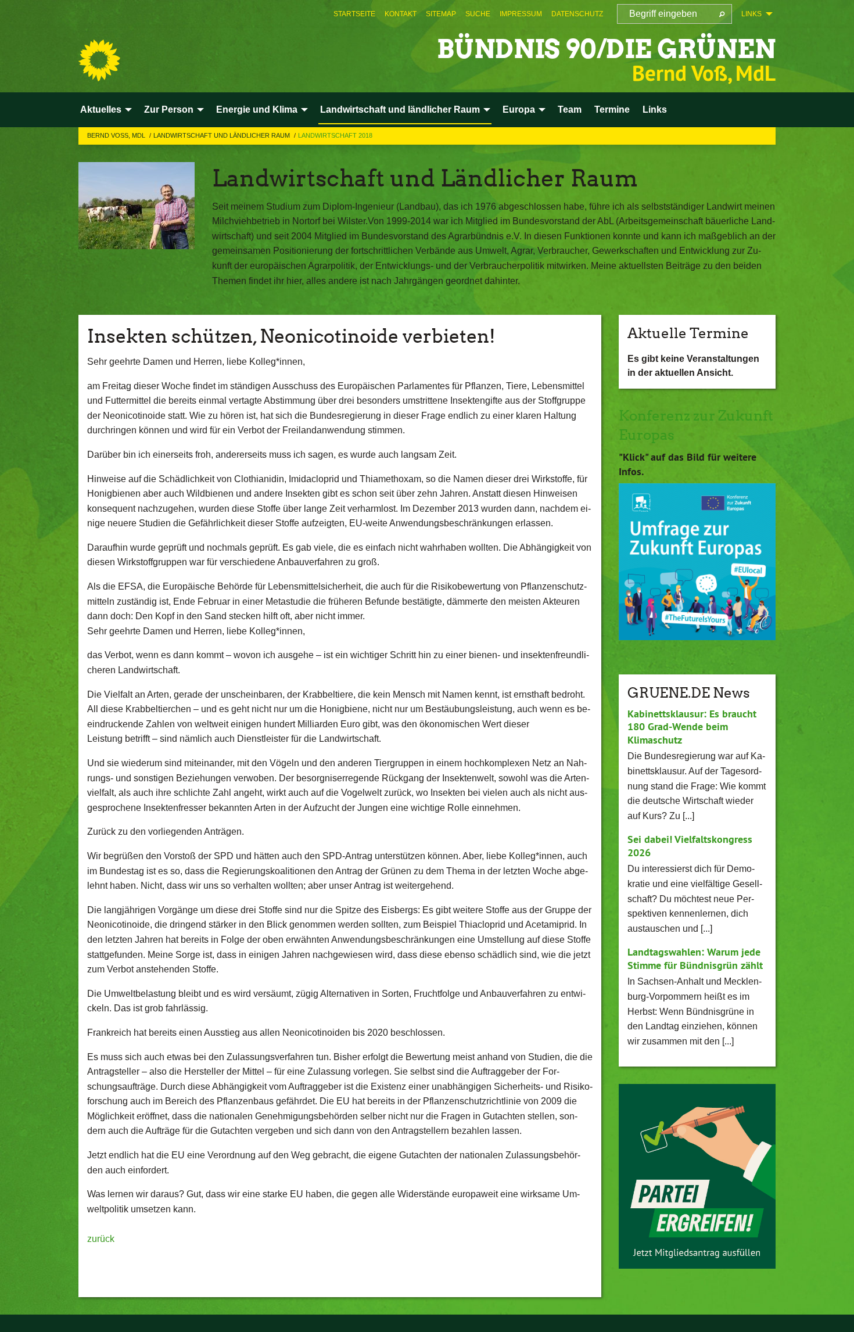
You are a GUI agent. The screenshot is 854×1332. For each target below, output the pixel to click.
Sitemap (441, 14)
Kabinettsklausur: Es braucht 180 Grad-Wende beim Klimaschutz (691, 726)
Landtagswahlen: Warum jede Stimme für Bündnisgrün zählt (695, 958)
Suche (477, 14)
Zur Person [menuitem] (168, 109)
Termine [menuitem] (612, 109)
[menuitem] (354, 14)
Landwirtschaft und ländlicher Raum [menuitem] (400, 109)
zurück (100, 1239)
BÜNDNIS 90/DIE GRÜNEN (606, 49)
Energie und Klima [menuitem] (256, 109)
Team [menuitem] (570, 109)
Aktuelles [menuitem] (100, 109)
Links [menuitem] (751, 14)
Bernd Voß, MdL (117, 135)
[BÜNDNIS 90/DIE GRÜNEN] (99, 60)
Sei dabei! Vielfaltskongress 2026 (689, 845)
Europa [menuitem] (519, 109)
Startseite (354, 14)
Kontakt (401, 14)
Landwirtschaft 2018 (335, 135)
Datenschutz (577, 14)
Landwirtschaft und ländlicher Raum (222, 135)
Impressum (521, 14)
